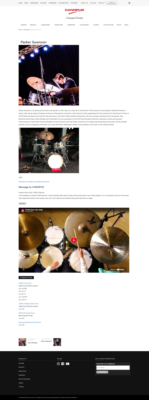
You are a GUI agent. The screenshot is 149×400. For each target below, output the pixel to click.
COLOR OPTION (108, 25)
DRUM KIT (33, 25)
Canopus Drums (74, 17)
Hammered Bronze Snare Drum (30, 322)
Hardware (22, 375)
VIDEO (126, 25)
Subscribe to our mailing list (105, 364)
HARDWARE (71, 25)
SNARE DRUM (45, 25)
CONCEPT (24, 25)
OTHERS (96, 25)
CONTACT (101, 3)
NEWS (26, 3)
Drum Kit (21, 367)
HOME (20, 3)
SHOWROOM (52, 3)
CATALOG (93, 3)
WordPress (74, 397)
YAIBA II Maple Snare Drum (28, 304)
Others (21, 383)
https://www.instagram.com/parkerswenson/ (34, 182)
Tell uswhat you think (111, 3)
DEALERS (43, 3)
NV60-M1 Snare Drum (27, 313)
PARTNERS (74, 3)
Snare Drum (22, 371)
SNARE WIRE (59, 25)
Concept (21, 363)
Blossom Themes (60, 397)
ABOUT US (84, 3)
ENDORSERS (34, 3)
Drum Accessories (24, 379)
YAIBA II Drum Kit (25, 283)
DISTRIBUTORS (63, 3)
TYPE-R (118, 25)
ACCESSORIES (84, 25)
